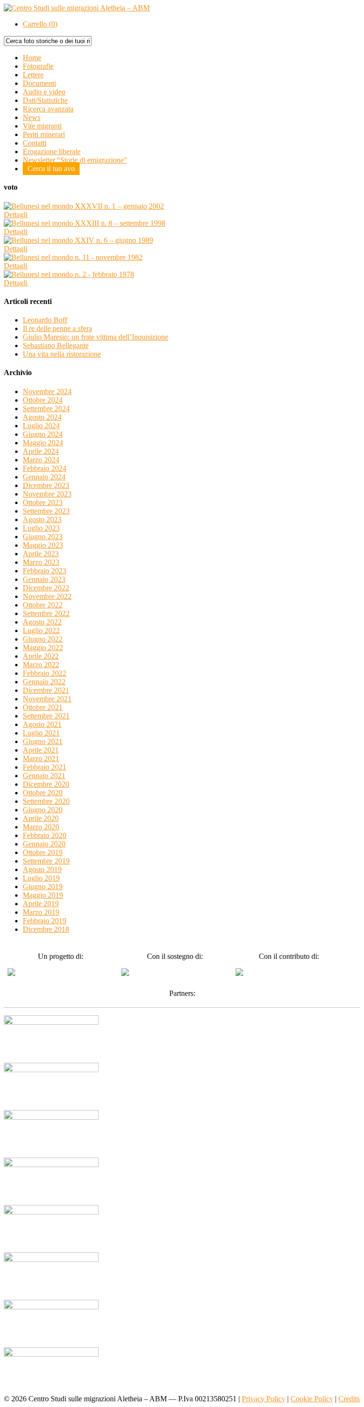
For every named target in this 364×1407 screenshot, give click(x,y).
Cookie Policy (312, 1399)
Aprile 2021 (41, 750)
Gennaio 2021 (44, 776)
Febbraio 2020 (44, 835)
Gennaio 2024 (44, 477)
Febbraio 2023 (44, 571)
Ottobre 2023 (43, 502)
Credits (349, 1399)
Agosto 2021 (42, 724)
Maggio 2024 (43, 443)
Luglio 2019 (41, 878)
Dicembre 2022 (46, 588)
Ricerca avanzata (48, 109)
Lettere (33, 75)
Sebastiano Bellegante (56, 345)
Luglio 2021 (41, 733)
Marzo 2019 (41, 912)
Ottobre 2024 (43, 400)
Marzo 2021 (41, 758)
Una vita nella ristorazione (62, 354)
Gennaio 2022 (44, 682)
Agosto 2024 (42, 417)
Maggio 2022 (43, 648)
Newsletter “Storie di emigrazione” (75, 160)
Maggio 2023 (43, 545)
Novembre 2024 (47, 391)
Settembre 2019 (46, 861)
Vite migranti (42, 126)
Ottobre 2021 (43, 707)
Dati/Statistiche (45, 100)
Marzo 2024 (41, 460)
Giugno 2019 (43, 887)
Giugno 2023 (43, 537)
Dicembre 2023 (46, 485)
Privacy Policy (263, 1399)
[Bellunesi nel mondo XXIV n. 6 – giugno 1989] (78, 240)
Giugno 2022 (43, 639)
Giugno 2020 (43, 810)
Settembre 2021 (46, 716)
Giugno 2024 (43, 434)
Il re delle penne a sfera (57, 328)
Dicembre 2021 (46, 690)
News (31, 117)
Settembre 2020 (46, 801)
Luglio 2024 (41, 426)
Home (32, 58)
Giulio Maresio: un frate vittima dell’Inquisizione (95, 337)
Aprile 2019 (41, 904)
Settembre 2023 (46, 511)
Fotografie (38, 66)
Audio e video (44, 92)
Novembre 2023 (47, 494)
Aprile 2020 (41, 818)
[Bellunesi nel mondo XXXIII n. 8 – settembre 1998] (84, 223)
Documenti (39, 83)
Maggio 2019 (43, 895)
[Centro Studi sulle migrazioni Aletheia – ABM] (77, 8)
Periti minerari (44, 134)
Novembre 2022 (47, 596)
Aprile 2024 (41, 451)
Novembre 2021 (47, 699)
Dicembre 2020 (46, 784)
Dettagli (15, 215)
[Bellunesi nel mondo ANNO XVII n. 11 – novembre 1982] (73, 257)
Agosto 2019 (42, 869)
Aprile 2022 (41, 656)
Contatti (34, 143)
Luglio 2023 (41, 528)
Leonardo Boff (45, 320)
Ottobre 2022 (43, 605)
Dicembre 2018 (46, 929)
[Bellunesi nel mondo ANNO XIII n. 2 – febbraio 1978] (69, 274)
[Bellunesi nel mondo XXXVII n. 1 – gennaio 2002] (84, 206)
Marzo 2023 (41, 562)
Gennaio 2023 (44, 579)
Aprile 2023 (41, 554)
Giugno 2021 (43, 741)
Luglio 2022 (41, 630)
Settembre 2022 (46, 613)
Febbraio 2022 (44, 673)
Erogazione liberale (52, 151)
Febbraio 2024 (44, 468)
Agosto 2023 (42, 519)
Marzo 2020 (41, 827)
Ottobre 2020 (43, 793)
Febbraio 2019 (44, 921)
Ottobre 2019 (43, 852)
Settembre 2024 (46, 409)
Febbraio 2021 (44, 767)
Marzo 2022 (41, 665)
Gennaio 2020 (44, 844)
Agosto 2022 (42, 622)
